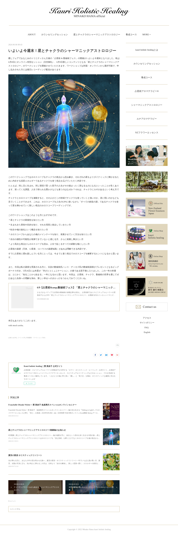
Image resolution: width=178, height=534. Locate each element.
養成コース (131, 34)
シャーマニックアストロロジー (146, 105)
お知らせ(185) (12, 337)
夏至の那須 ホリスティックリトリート (25, 455)
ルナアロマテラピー (147, 119)
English (147, 332)
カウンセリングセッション (54, 34)
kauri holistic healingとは (146, 50)
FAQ (146, 327)
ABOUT (32, 34)
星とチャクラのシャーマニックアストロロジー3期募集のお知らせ (37, 430)
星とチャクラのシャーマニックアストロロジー (96, 34)
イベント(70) (21, 337)
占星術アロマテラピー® (147, 91)
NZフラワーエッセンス (146, 132)
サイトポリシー (147, 323)
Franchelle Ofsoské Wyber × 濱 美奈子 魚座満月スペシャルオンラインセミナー (42, 405)
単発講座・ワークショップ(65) (35, 337)
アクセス (147, 318)
